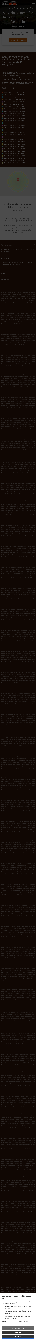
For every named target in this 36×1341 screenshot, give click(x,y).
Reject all (18, 1332)
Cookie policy (14, 1321)
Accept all (18, 1336)
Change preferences (18, 1328)
